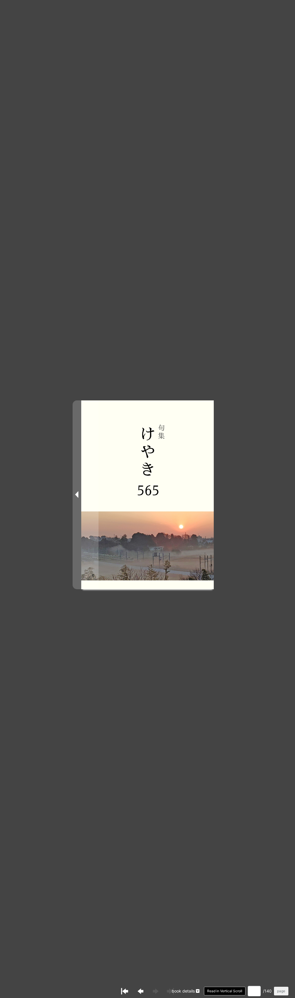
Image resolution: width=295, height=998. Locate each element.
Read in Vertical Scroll (224, 991)
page (281, 991)
